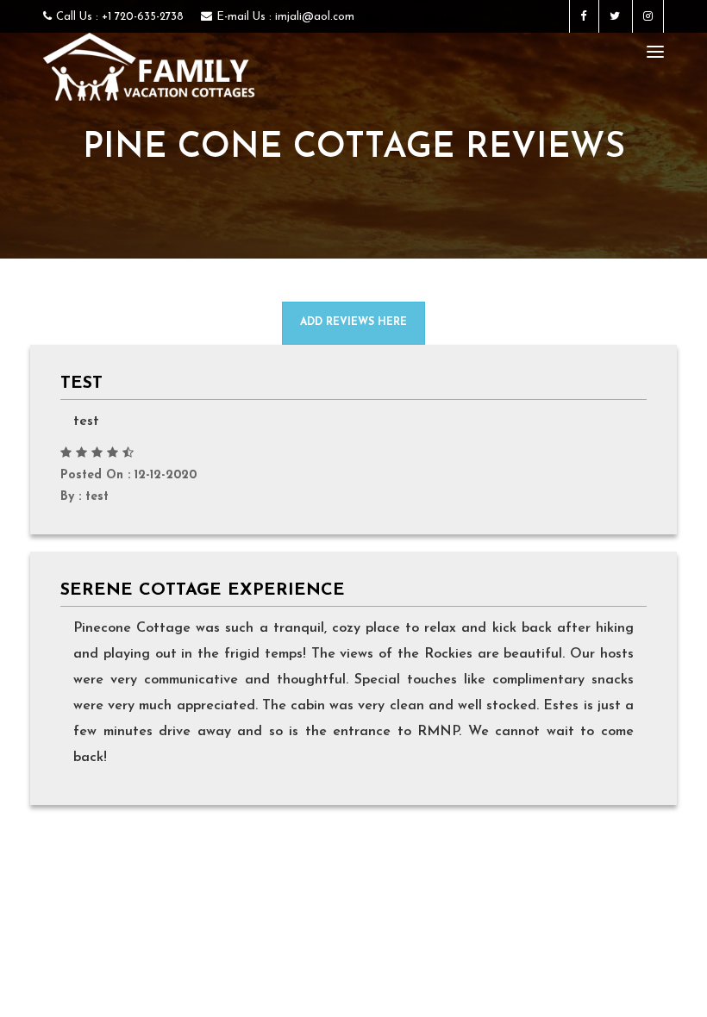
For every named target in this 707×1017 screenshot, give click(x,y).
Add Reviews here (353, 322)
